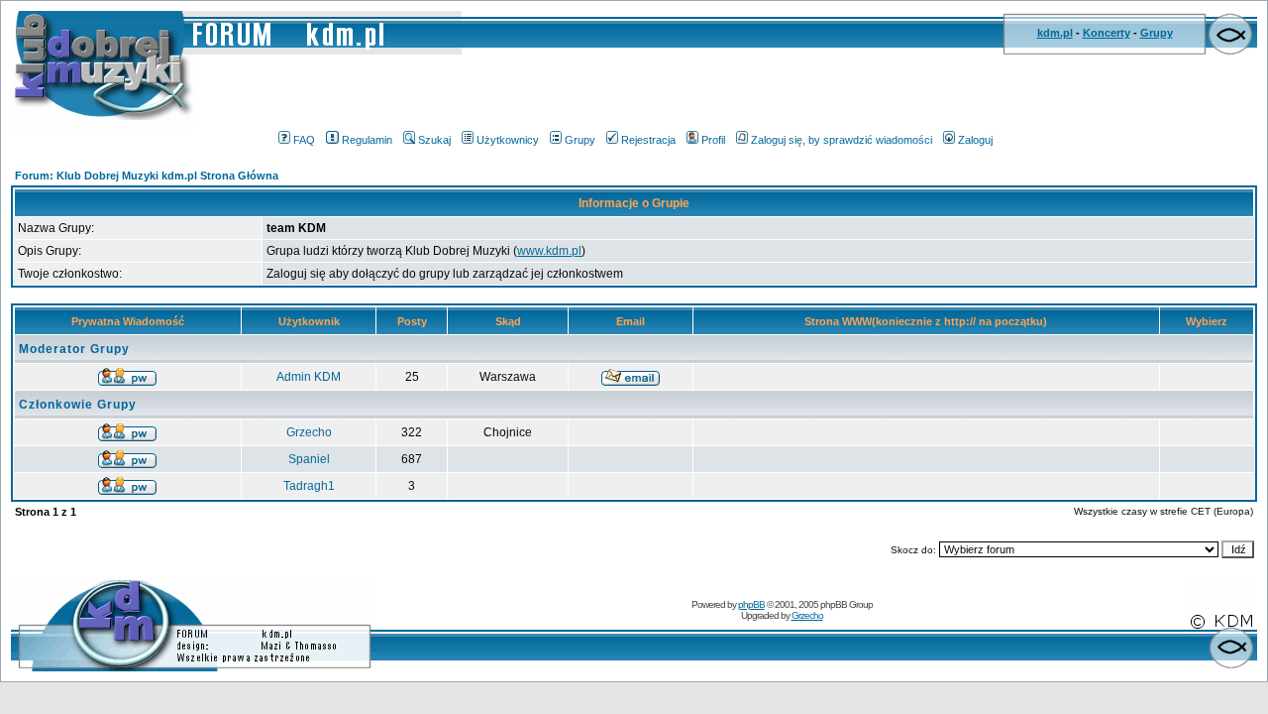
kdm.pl (1055, 33)
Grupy (1156, 33)
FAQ (304, 140)
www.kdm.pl (549, 251)
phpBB (751, 604)
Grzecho (309, 432)
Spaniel (309, 459)
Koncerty (1106, 33)
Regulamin (367, 140)
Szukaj (434, 140)
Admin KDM (308, 377)
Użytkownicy (507, 140)
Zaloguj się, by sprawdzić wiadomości (841, 140)
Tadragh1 (309, 486)
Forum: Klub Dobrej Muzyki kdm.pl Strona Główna (146, 175)
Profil (713, 140)
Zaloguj (975, 140)
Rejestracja (648, 140)
